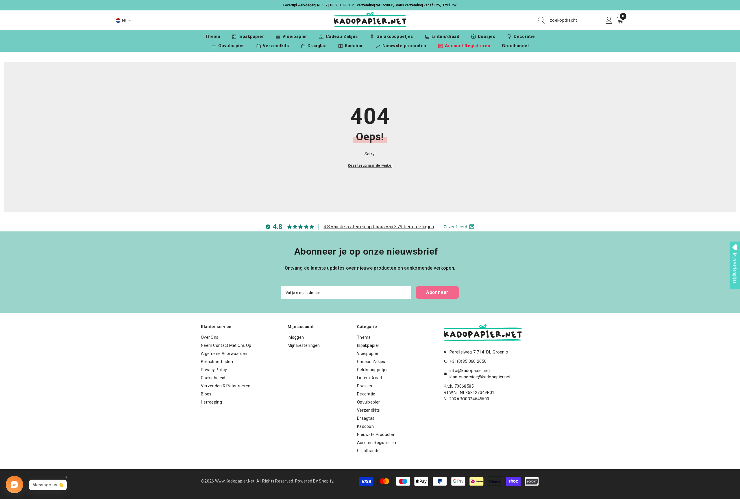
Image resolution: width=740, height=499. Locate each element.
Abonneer (437, 292)
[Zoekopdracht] (568, 20)
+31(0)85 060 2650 (467, 361)
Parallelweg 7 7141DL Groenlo (478, 352)
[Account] (609, 20)
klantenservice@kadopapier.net (480, 377)
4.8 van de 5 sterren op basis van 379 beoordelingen (378, 226)
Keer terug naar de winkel (370, 165)
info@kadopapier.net (469, 370)
